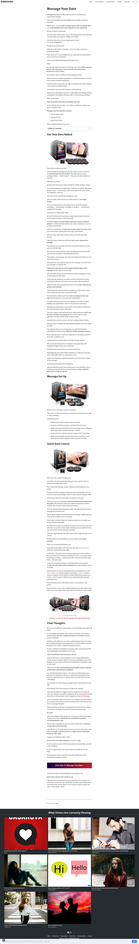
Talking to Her (7, 927)
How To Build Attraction (55, 925)
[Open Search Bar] (133, 2)
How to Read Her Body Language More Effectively (62, 851)
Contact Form (55, 936)
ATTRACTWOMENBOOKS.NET (72, 938)
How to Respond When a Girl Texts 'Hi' (59, 888)
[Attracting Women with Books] (7, 2)
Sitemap (89, 936)
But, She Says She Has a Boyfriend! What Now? (105, 888)
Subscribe (127, 1)
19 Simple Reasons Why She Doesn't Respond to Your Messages (110, 851)
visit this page (85, 696)
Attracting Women (52, 852)
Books (5, 852)
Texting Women (95, 852)
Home (90, 1)
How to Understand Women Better (14, 888)
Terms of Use (72, 936)
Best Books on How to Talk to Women (15, 851)
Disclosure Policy (81, 936)
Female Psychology (8, 889)
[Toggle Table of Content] (88, 129)
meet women (85, 548)
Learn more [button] (47, 941)
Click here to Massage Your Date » (69, 765)
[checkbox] (3, 940)
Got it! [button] (134, 941)
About (48, 936)
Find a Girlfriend (110, 1)
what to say (82, 573)
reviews (52, 803)
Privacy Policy (64, 936)
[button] (137, 2)
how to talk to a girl (53, 573)
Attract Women (99, 1)
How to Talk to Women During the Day (15, 925)
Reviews (119, 1)
